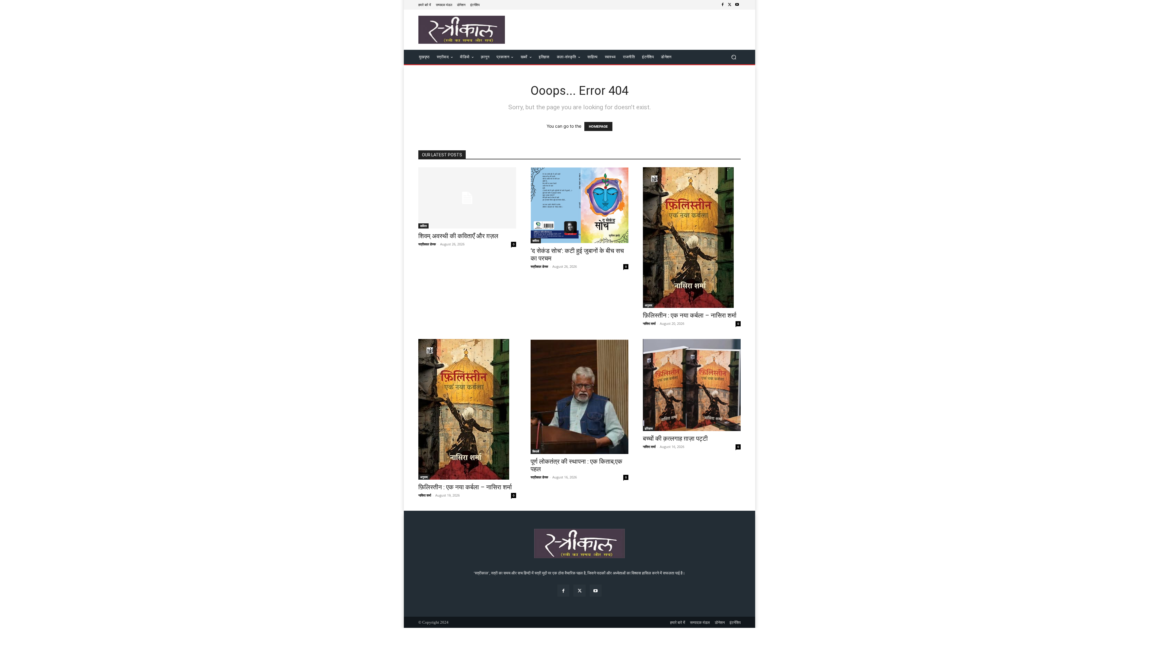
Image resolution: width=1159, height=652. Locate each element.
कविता (423, 226)
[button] (733, 57)
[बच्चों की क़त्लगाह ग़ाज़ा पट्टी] (692, 385)
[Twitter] (729, 4)
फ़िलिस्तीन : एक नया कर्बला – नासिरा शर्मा (689, 315)
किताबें (535, 451)
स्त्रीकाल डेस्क (427, 244)
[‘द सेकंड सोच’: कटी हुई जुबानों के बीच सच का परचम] (579, 205)
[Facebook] (722, 4)
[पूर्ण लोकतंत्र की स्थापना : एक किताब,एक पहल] (579, 396)
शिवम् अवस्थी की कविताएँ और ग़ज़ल (458, 236)
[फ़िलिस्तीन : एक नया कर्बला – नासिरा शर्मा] (692, 237)
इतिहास (649, 428)
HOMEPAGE (598, 126)
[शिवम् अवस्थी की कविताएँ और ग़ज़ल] (467, 198)
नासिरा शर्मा (649, 323)
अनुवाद (648, 305)
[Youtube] (737, 4)
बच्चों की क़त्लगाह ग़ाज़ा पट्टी (675, 438)
